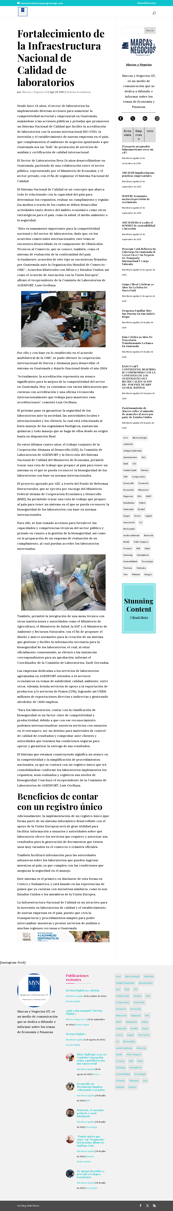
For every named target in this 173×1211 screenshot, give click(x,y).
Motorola (148, 535)
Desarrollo (128, 483)
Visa (125, 574)
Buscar (150, 30)
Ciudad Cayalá (129, 470)
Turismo (127, 568)
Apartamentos (130, 457)
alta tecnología (139, 437)
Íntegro (148, 574)
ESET (148, 496)
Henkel (141, 509)
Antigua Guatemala (132, 450)
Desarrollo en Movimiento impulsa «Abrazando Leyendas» (91, 1086)
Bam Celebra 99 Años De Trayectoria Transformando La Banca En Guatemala (137, 341)
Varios (96, 1074)
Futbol (142, 503)
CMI (125, 476)
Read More (140, 617)
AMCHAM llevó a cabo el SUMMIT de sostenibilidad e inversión (138, 225)
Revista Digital (73, 1001)
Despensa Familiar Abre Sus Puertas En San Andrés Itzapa (138, 313)
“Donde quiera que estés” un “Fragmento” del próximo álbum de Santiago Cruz (91, 1141)
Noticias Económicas (79, 92)
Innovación (129, 522)
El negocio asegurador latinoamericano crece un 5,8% (137, 149)
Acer (125, 437)
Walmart (136, 574)
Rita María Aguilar (131, 158)
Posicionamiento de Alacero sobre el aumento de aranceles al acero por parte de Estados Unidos (138, 412)
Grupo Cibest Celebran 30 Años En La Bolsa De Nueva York (138, 287)
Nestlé (126, 542)
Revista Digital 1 (75, 1034)
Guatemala (128, 509)
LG (140, 522)
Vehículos (141, 568)
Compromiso (138, 476)
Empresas (128, 496)
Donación (143, 483)
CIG (134, 463)
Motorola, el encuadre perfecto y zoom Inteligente (90, 1113)
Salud (147, 548)
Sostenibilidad (130, 561)
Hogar (126, 516)
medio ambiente (131, 535)
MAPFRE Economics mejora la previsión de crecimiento (136, 199)
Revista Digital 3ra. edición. (83, 990)
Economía (128, 490)
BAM (125, 463)
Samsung (127, 555)
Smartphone (143, 555)
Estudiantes (129, 503)
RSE (138, 548)
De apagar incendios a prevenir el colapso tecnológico (90, 1174)
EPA (140, 496)
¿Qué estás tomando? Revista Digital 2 (84, 1012)
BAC (144, 457)
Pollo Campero (141, 542)
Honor (137, 516)
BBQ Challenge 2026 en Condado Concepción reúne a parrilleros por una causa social (91, 1059)
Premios (127, 548)
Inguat (148, 516)
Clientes (145, 470)
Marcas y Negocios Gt (35, 92)
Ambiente (128, 444)
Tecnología (147, 561)
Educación (143, 490)
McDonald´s (129, 529)
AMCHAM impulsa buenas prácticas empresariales (138, 174)
